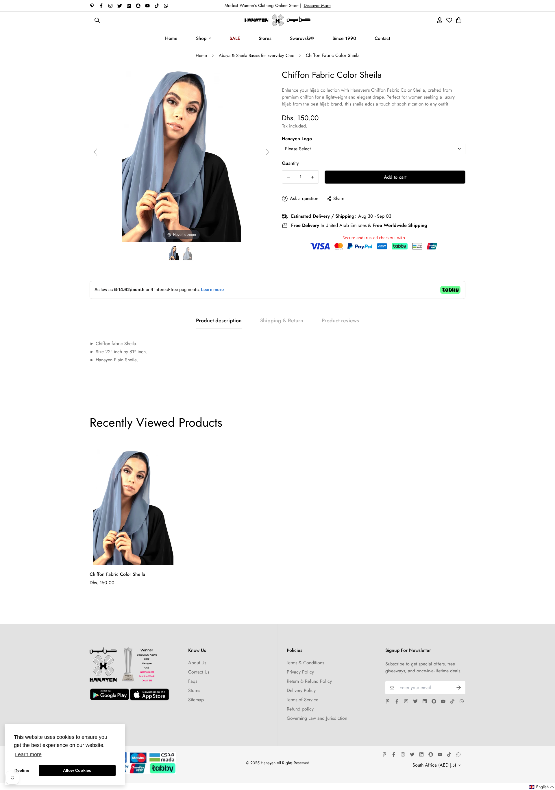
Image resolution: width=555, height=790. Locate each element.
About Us (197, 662)
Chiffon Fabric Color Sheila (117, 574)
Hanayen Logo (297, 138)
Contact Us (198, 672)
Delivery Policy (301, 690)
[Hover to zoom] (181, 154)
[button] (541, 787)
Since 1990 (344, 38)
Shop (201, 38)
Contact (382, 38)
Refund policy (300, 709)
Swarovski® (302, 38)
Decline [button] (21, 770)
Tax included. (294, 126)
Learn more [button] (28, 754)
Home (171, 38)
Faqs (192, 681)
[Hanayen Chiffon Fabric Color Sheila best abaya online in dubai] (174, 253)
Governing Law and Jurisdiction (317, 718)
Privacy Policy (300, 672)
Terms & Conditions (305, 662)
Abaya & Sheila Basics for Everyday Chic (256, 55)
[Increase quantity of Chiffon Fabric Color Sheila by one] (312, 177)
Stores (265, 38)
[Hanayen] (277, 20)
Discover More (317, 5)
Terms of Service (302, 699)
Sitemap (196, 699)
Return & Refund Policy (309, 681)
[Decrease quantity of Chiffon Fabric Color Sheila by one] (288, 177)
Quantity (290, 163)
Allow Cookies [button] (77, 770)
